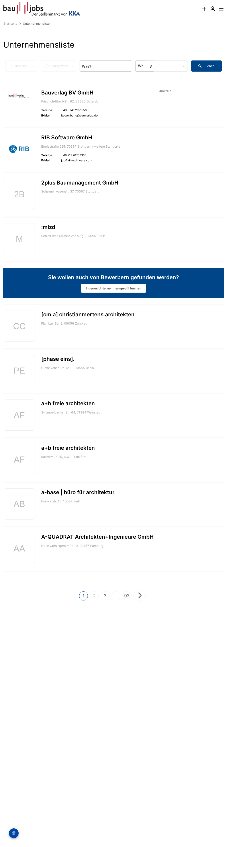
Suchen (208, 66)
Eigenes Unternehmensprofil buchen (113, 288)
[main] (113, 332)
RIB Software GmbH (66, 137)
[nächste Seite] (139, 596)
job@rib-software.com (76, 160)
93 (127, 595)
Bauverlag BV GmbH (67, 92)
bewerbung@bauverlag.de (79, 115)
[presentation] (204, 9)
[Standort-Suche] (149, 66)
